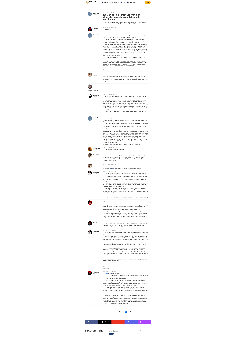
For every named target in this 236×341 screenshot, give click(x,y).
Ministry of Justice (99, 7)
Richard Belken (96, 95)
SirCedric (107, 203)
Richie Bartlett (96, 201)
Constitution (106, 7)
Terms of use (93, 330)
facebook (93, 322)
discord (132, 322)
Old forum (93, 7)
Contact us (91, 333)
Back (120, 311)
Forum (89, 7)
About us (87, 330)
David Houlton (96, 154)
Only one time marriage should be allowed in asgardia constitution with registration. (126, 7)
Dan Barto (95, 222)
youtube (118, 322)
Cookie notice (88, 331)
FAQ (86, 333)
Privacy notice (101, 330)
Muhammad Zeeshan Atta (93, 90)
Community (101, 331)
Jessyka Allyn (96, 117)
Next (131, 311)
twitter (106, 322)
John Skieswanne (96, 148)
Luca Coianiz (95, 28)
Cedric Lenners (96, 172)
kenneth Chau (96, 13)
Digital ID (95, 331)
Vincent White (96, 73)
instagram (145, 322)
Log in (148, 2)
